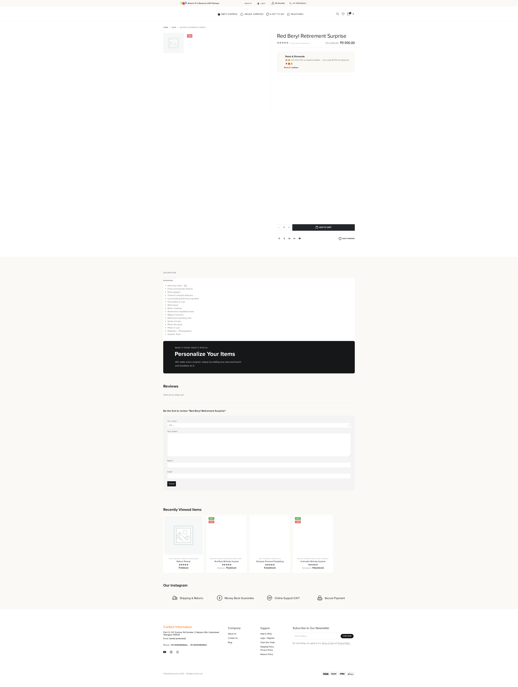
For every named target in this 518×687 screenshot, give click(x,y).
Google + (294, 238)
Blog (230, 643)
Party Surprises (174, 559)
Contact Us (233, 638)
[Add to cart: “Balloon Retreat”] (198, 520)
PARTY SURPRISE (229, 14)
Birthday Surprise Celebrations (221, 559)
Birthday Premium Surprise (306, 559)
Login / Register (267, 638)
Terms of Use (327, 643)
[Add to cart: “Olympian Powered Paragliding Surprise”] (285, 520)
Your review (172, 432)
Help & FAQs (266, 634)
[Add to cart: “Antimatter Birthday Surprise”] (328, 520)
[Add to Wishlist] (198, 526)
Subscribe (347, 636)
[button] (337, 14)
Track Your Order (267, 643)
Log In (262, 3)
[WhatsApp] (178, 652)
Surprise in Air (276, 559)
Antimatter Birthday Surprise (313, 561)
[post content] (183, 535)
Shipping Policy (267, 647)
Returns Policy (266, 654)
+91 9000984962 (198, 645)
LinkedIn (289, 238)
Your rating (172, 421)
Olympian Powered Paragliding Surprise (270, 563)
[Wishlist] (343, 14)
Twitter (284, 238)
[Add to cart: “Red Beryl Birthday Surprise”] (241, 520)
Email (299, 238)
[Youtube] (164, 652)
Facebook (279, 238)
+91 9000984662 (179, 645)
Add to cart (325, 227)
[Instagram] (171, 652)
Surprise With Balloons (189, 559)
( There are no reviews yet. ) (300, 43)
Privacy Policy (266, 650)
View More (330, 357)
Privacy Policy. (344, 643)
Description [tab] (169, 273)
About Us (248, 3)
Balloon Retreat (183, 561)
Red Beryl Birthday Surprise (226, 561)
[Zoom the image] (172, 13)
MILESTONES (297, 14)
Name (170, 461)
